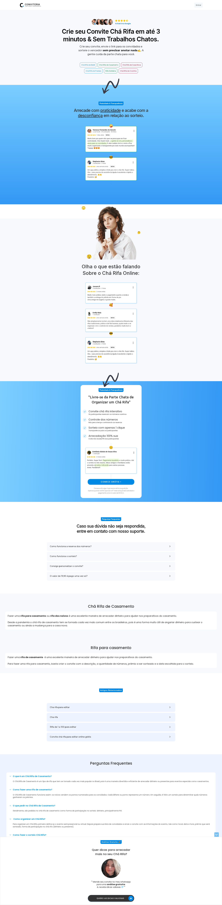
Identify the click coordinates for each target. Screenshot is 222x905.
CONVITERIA (32, 4)
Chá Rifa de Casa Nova (131, 65)
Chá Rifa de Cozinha (128, 71)
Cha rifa (54, 717)
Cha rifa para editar (60, 707)
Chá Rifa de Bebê (88, 65)
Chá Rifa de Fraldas (93, 71)
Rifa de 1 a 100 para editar (63, 727)
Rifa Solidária (110, 71)
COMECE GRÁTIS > (111, 481)
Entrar (198, 5)
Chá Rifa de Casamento (108, 65)
